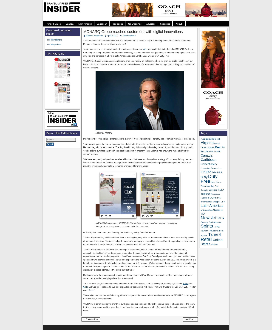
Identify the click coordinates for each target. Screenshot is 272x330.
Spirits (207, 226)
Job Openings (135, 24)
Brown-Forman (213, 151)
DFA (214, 172)
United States (54, 24)
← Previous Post (91, 319)
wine (145, 49)
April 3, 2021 (112, 36)
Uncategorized (129, 36)
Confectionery (209, 164)
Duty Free (209, 179)
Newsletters (212, 217)
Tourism (204, 231)
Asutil (217, 143)
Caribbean (102, 24)
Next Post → (190, 319)
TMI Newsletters (54, 40)
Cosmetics (216, 168)
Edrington (213, 190)
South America (215, 222)
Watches (214, 244)
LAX (203, 210)
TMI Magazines (54, 45)
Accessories (208, 138)
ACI (218, 139)
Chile (85, 287)
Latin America (85, 24)
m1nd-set (208, 210)
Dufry (204, 177)
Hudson (204, 198)
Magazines (218, 210)
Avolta (204, 147)
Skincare (204, 222)
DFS (219, 172)
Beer (91, 290)
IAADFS (212, 197)
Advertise (151, 24)
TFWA (217, 226)
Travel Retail (211, 237)
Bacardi (211, 148)
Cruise (206, 172)
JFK (223, 201)
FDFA (221, 189)
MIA (203, 214)
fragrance (205, 194)
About (179, 24)
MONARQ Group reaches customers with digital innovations (133, 31)
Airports (207, 143)
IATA (219, 198)
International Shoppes (211, 202)
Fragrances (215, 194)
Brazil (204, 151)
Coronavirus (205, 168)
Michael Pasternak (94, 36)
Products (116, 24)
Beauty (220, 147)
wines (185, 283)
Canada (70, 24)
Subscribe (165, 24)
